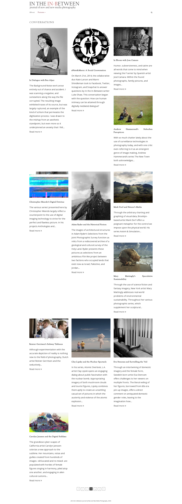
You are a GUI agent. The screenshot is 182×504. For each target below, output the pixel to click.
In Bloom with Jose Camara (126, 60)
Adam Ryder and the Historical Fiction (89, 224)
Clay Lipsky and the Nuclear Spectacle (89, 362)
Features (41, 12)
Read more (34, 131)
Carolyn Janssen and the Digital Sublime (47, 436)
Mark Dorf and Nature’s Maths (128, 207)
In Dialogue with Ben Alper (41, 80)
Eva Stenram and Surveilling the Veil (130, 362)
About (32, 12)
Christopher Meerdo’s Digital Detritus (46, 202)
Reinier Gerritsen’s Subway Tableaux (46, 344)
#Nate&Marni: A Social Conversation (89, 70)
